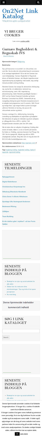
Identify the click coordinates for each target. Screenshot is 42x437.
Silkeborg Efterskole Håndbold (14, 192)
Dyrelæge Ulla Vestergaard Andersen (16, 201)
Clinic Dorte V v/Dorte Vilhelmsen (15, 196)
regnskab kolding (14, 152)
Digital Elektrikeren (9, 182)
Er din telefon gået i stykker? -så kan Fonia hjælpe (18, 222)
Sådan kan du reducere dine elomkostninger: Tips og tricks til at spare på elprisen (21, 289)
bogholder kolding (23, 150)
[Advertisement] (17, 245)
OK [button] (17, 434)
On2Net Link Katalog (20, 14)
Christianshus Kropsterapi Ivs (13, 187)
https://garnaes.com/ (28, 143)
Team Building (7, 216)
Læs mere (24, 434)
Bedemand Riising (9, 206)
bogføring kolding (11, 150)
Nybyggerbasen (8, 177)
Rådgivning (21, 61)
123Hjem (5, 211)
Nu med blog (11, 294)
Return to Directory (8, 56)
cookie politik (24, 41)
